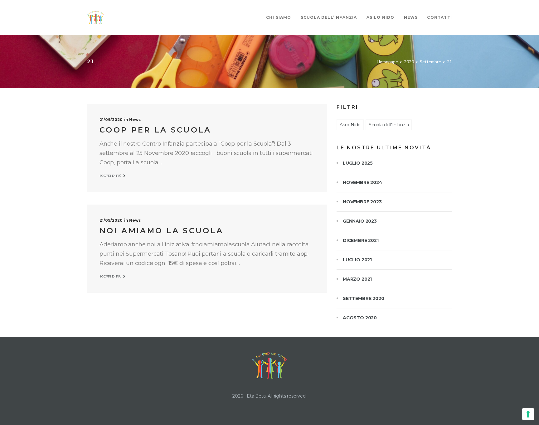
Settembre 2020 (363, 298)
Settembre (430, 61)
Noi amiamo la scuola (161, 230)
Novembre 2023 (362, 202)
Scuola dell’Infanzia (329, 17)
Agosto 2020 (360, 318)
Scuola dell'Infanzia (389, 125)
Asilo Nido (381, 17)
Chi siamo (278, 17)
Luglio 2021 (357, 260)
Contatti (439, 17)
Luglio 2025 (358, 163)
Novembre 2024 (362, 182)
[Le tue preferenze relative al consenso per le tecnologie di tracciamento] (528, 414)
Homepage (387, 61)
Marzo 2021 (357, 279)
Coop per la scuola (155, 129)
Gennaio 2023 (360, 221)
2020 (409, 61)
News (411, 17)
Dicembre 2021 (361, 240)
